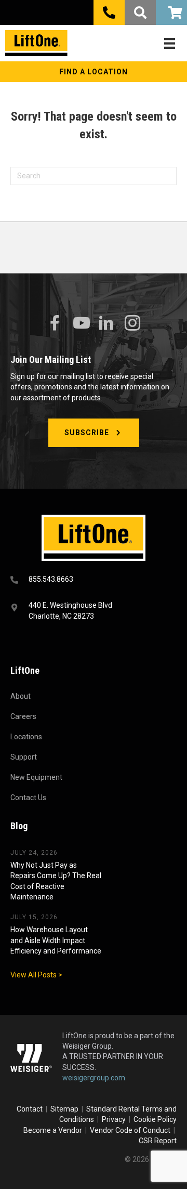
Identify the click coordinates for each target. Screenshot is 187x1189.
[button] (93, 71)
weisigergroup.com (93, 1078)
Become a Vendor (52, 1130)
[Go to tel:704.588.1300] (93, 580)
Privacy (114, 1119)
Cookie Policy (155, 1119)
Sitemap (66, 1109)
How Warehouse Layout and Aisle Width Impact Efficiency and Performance (55, 940)
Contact (30, 1109)
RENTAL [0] (171, 12)
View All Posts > (36, 975)
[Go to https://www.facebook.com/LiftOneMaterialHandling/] (54, 323)
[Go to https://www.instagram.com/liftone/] (132, 323)
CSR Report (158, 1140)
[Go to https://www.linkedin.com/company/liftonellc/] (106, 323)
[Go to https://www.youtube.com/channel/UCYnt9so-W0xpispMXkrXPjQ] (80, 323)
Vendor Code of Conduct (131, 1130)
